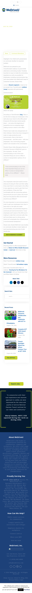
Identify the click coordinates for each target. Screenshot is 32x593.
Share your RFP (16, 532)
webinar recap (20, 261)
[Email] (22, 282)
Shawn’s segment (14, 85)
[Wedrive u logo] (11, 9)
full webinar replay (22, 264)
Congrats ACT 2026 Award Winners (22, 331)
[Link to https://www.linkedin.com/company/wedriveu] (20, 2)
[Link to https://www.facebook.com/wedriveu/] (12, 2)
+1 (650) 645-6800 (16, 554)
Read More (27, 589)
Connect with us (16, 529)
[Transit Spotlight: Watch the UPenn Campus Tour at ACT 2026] (10, 345)
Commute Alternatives (18, 53)
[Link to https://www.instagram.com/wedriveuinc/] (15, 2)
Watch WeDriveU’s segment (14, 234)
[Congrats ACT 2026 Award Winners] (10, 333)
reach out (12, 250)
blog (21, 114)
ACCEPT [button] (21, 589)
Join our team (16, 535)
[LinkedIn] (11, 282)
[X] (15, 282)
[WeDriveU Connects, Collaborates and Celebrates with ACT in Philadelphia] (10, 315)
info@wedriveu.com (16, 558)
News (6, 53)
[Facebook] (18, 282)
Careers (17, 5)
